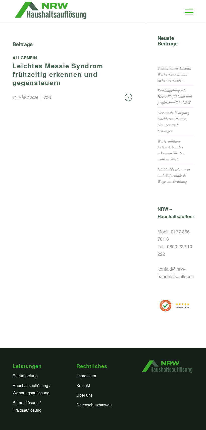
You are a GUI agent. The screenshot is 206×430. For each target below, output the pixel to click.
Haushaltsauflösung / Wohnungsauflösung (31, 389)
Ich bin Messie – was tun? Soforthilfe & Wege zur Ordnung (174, 175)
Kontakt (83, 385)
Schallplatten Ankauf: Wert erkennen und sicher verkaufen (174, 74)
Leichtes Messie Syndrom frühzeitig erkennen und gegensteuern (58, 74)
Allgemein (25, 57)
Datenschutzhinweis (94, 405)
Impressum (86, 376)
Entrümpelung (25, 376)
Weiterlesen (128, 97)
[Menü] (186, 11)
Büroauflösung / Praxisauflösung (27, 406)
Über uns (84, 395)
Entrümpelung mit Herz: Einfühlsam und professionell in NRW (175, 96)
